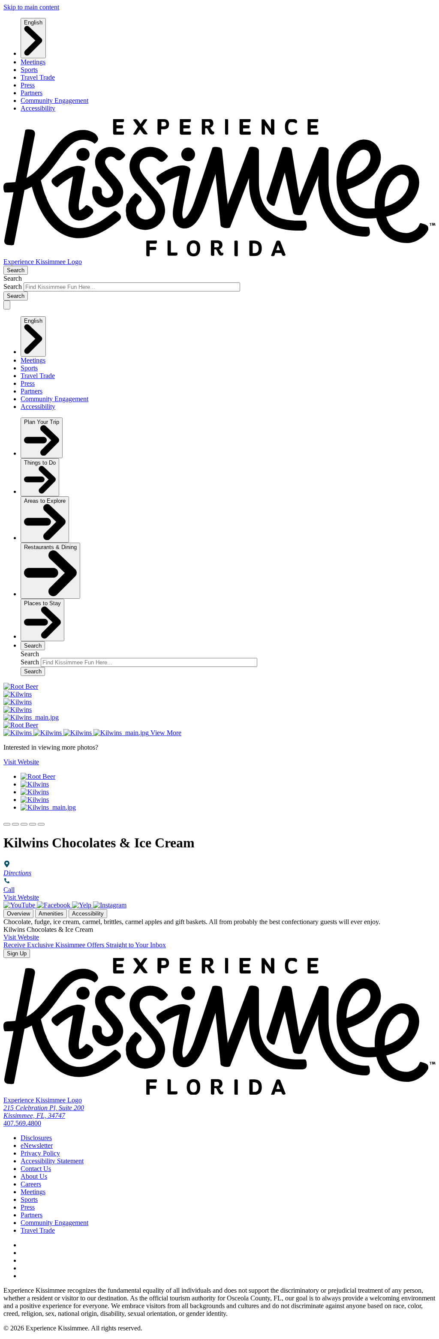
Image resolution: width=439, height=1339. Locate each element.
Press (28, 85)
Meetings (33, 62)
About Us (34, 1176)
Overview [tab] (18, 913)
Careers (31, 1184)
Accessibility (38, 108)
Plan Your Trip (41, 422)
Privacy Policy (40, 1153)
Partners (31, 92)
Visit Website (21, 897)
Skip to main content (31, 7)
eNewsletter (37, 1145)
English (33, 22)
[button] (6, 824)
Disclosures (36, 1137)
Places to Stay (42, 603)
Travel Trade (38, 77)
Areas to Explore (45, 501)
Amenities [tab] (51, 913)
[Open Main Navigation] (6, 304)
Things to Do (40, 462)
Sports (29, 69)
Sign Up (17, 953)
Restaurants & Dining (50, 547)
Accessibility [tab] (88, 913)
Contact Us (36, 1168)
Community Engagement (54, 100)
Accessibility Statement (52, 1161)
